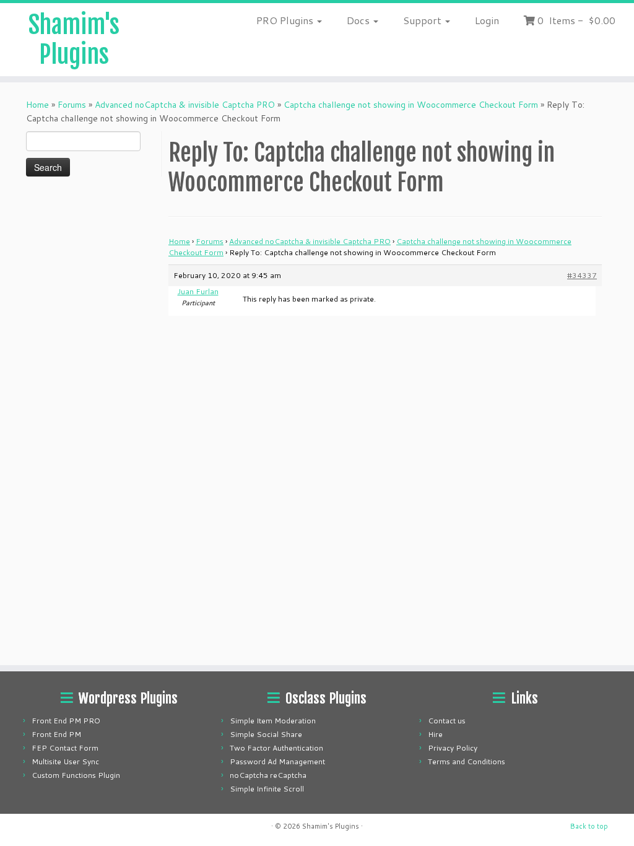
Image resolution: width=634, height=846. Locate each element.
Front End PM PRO (66, 720)
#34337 (582, 275)
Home (37, 104)
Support (423, 20)
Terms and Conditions (466, 761)
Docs (359, 20)
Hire (435, 734)
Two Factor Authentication (276, 748)
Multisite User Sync (65, 761)
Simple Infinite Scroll (267, 788)
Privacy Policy (452, 748)
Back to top (589, 826)
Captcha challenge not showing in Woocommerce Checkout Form (411, 104)
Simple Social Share (266, 734)
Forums (72, 104)
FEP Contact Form (65, 748)
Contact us (447, 720)
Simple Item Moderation (273, 720)
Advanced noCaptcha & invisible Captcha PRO (185, 104)
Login (487, 20)
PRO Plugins (286, 20)
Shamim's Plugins (73, 39)
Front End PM (56, 734)
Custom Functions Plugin (76, 775)
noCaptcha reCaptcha (268, 775)
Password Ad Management (277, 761)
